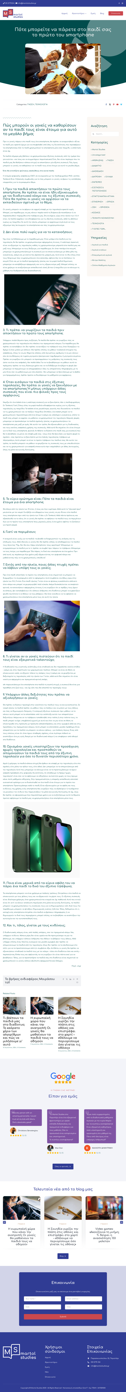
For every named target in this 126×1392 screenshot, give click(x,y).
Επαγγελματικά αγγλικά (102, 255)
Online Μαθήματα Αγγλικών (103, 265)
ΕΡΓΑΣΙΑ (110, 202)
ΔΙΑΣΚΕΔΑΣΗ (97, 171)
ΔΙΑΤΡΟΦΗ (96, 177)
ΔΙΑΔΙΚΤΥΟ (96, 166)
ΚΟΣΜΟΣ (96, 213)
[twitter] (110, 104)
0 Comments (22, 1047)
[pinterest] (114, 104)
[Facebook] (63, 979)
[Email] (77, 982)
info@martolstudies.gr (27, 3)
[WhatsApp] (74, 979)
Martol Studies (98, 149)
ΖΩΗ (94, 207)
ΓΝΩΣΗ (30, 104)
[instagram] (122, 3)
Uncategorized (98, 155)
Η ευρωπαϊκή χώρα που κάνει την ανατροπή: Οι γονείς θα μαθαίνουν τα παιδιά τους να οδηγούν (42, 1029)
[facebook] (119, 3)
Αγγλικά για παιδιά (100, 245)
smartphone (44, 141)
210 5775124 (9, 3)
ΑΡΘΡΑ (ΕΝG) (97, 160)
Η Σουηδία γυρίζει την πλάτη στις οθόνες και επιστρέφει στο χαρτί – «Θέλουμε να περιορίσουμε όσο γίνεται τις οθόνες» (69, 1032)
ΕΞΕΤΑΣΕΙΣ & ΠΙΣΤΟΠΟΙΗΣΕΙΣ (99, 189)
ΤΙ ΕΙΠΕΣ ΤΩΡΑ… (99, 229)
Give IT (85, 1388)
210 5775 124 (95, 1362)
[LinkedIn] (70, 979)
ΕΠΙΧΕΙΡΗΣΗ (97, 202)
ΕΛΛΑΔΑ (109, 177)
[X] (67, 979)
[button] (4, 1222)
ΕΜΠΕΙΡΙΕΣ (97, 182)
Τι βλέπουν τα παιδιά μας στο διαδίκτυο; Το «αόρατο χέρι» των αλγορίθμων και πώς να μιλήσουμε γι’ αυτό (14, 1031)
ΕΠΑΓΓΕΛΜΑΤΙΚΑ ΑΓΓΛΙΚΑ (103, 196)
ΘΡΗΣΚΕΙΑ (104, 207)
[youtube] (117, 104)
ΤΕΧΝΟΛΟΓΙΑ (41, 104)
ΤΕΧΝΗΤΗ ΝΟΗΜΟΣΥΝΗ (103, 218)
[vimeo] (121, 104)
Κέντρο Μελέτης (99, 260)
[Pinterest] (77, 979)
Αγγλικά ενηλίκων (99, 250)
